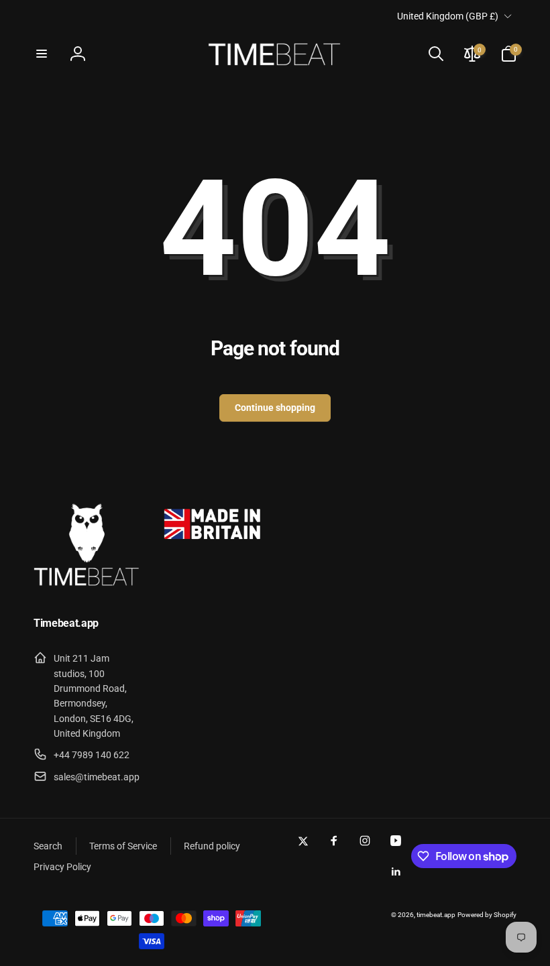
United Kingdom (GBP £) (447, 16)
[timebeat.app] (87, 588)
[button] (41, 53)
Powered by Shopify (486, 914)
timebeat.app (436, 914)
